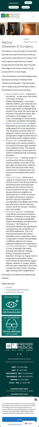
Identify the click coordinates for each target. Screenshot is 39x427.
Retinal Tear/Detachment (16, 123)
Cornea (9, 287)
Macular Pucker (12, 158)
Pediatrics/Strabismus (15, 292)
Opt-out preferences (14, 424)
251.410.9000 (23, 379)
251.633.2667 (28, 373)
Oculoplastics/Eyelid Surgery (17, 289)
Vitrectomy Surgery (14, 177)
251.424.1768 (25, 383)
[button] (36, 399)
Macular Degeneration (15, 94)
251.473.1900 (22, 370)
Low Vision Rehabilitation (16, 246)
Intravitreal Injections (14, 212)
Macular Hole (11, 140)
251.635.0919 (27, 376)
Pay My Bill (26, 7)
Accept (19, 419)
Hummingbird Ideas (27, 362)
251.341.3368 (22, 367)
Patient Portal (13, 7)
